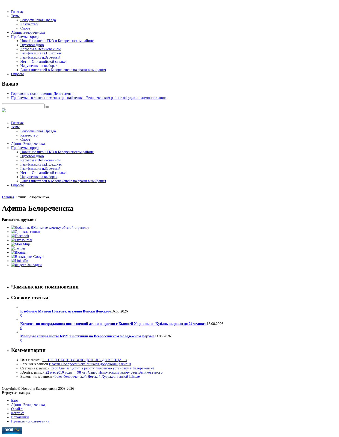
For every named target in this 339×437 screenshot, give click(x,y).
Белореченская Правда (38, 20)
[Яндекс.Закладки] (26, 265)
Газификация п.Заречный (40, 57)
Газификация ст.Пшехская (41, 53)
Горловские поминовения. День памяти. (42, 93)
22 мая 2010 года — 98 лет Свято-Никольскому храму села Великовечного (104, 372)
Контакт (17, 413)
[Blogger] (19, 252)
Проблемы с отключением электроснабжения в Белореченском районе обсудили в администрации (88, 98)
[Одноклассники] (25, 232)
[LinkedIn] (19, 261)
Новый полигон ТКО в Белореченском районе (57, 41)
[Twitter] (18, 248)
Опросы (17, 74)
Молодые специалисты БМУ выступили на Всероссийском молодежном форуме (87, 336)
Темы (15, 16)
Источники (20, 417)
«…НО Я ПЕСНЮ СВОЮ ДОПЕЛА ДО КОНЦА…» (84, 360)
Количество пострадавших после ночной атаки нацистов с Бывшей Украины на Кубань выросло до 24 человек (113, 324)
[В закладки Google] (27, 257)
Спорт (25, 28)
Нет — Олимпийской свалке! (43, 61)
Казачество (29, 24)
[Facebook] (20, 236)
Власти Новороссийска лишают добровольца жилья (90, 364)
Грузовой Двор (32, 45)
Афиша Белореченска (28, 32)
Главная (17, 12)
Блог (14, 400)
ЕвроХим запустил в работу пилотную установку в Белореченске (102, 368)
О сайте (17, 409)
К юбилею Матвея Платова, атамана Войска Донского (65, 311)
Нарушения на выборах (38, 66)
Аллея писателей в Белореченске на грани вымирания (63, 70)
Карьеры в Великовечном (40, 49)
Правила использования (30, 421)
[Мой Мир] (20, 244)
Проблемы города (25, 37)
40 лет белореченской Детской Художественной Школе (96, 376)
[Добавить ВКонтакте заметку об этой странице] (50, 227)
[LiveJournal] (21, 240)
